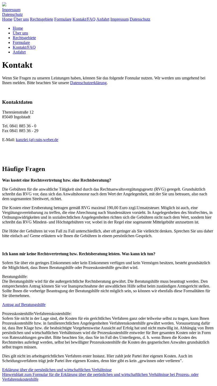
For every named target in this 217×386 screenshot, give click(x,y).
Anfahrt (102, 19)
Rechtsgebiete (41, 19)
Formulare (62, 19)
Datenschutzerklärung (88, 82)
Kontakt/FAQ (84, 19)
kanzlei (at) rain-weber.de (37, 139)
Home (7, 19)
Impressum (11, 9)
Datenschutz (12, 14)
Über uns (21, 19)
